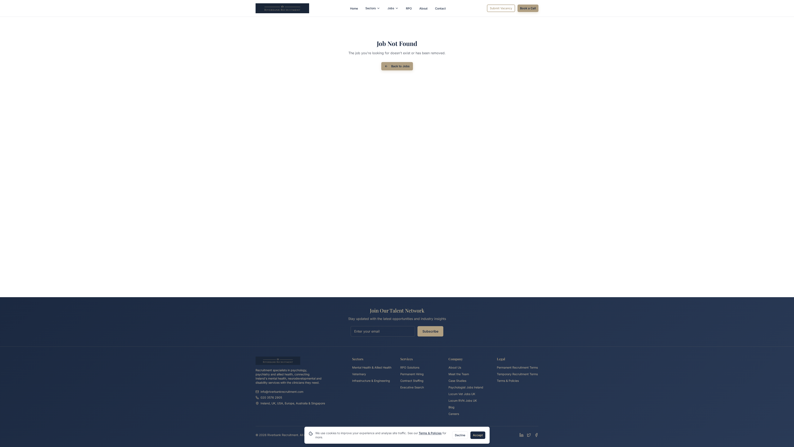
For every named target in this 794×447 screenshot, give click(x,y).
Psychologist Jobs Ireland (465, 387)
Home (354, 8)
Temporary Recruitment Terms (517, 374)
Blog (451, 407)
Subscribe (430, 331)
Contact (440, 8)
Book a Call (528, 8)
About (423, 8)
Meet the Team (458, 374)
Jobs (390, 8)
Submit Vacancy (501, 8)
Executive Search (412, 387)
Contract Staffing (411, 380)
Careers (453, 414)
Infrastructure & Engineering (371, 380)
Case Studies (457, 380)
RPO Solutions (409, 367)
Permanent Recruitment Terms (517, 367)
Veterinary (359, 374)
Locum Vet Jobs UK (461, 394)
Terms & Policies (508, 380)
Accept (478, 435)
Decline (460, 435)
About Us (454, 367)
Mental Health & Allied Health (371, 367)
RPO (409, 8)
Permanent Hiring (412, 374)
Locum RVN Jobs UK (462, 400)
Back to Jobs (400, 66)
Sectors (370, 8)
